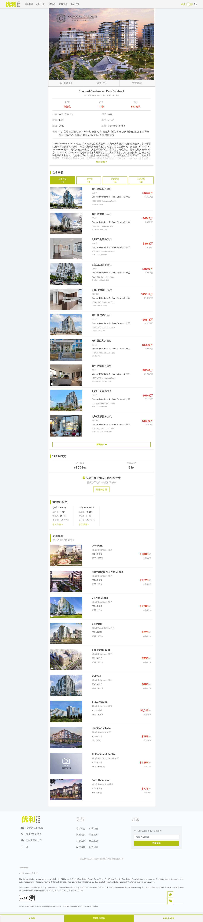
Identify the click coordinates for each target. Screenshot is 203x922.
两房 (115, 180)
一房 (89, 180)
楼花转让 (52, 4)
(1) (68, 82)
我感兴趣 (100, 918)
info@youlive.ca (35, 827)
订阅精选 (156, 843)
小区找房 (40, 4)
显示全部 (101, 161)
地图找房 (80, 834)
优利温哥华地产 (34, 840)
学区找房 (75, 4)
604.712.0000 (33, 834)
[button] (170, 894)
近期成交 (137, 82)
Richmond (114, 95)
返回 (33, 918)
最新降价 (93, 847)
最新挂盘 (29, 4)
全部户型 (62, 180)
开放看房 (80, 841)
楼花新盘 (63, 4)
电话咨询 (169, 918)
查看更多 (100, 444)
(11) (101, 82)
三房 (141, 180)
